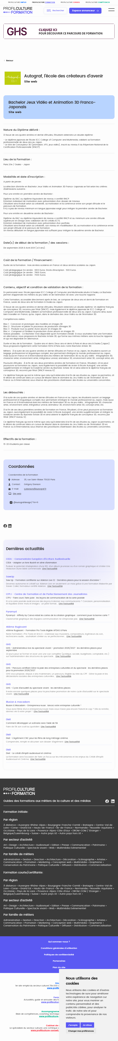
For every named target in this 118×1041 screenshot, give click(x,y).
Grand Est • (27, 828)
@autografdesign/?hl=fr (26, 502)
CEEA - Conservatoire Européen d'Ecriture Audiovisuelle (38, 559)
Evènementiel (78, 848)
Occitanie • (10, 830)
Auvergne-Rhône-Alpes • (33, 825)
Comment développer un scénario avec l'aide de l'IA (32, 723)
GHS (8, 644)
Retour (9, 61)
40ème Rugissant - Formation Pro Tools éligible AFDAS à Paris (36, 630)
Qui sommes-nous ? (59, 942)
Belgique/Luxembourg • (17, 833)
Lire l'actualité (49, 569)
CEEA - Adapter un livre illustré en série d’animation (31, 563)
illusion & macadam (18, 702)
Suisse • (36, 833)
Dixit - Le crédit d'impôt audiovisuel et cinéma (28, 753)
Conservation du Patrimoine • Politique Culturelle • (32, 865)
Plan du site (59, 968)
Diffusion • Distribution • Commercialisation (86, 865)
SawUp (10, 577)
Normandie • (82, 828)
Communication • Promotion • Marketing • (28, 862)
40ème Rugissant (16, 627)
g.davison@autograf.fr (35, 489)
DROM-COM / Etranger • (87, 830)
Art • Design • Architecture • (19, 845)
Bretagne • (89, 825)
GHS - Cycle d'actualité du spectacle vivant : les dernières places (38, 688)
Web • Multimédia (60, 848)
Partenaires (59, 961)
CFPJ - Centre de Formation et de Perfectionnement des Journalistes (46, 594)
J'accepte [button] (73, 1025)
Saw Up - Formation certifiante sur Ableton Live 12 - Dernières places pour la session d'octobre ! (53, 580)
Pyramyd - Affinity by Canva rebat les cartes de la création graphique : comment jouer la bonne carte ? (57, 615)
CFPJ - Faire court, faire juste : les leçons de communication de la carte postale (45, 598)
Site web (30, 81)
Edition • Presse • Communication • (72, 845)
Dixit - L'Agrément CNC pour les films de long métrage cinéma (37, 738)
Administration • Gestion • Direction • (24, 859)
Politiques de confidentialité (59, 955)
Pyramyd (11, 612)
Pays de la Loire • (27, 830)
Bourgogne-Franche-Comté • (65, 825)
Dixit (8, 719)
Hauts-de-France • (45, 828)
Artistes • (102, 859)
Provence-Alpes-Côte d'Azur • (55, 830)
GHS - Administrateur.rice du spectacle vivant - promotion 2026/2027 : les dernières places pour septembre (54, 649)
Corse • (15, 828)
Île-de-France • (65, 828)
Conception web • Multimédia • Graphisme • (78, 862)
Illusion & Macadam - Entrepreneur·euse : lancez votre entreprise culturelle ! (43, 706)
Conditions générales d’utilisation (59, 948)
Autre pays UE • (50, 833)
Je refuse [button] (87, 1025)
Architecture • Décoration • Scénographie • (71, 859)
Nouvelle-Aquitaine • (102, 828)
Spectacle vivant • (38, 848)
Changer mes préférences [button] (81, 1031)
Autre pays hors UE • (71, 833)
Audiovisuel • (44, 845)
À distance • (10, 825)
